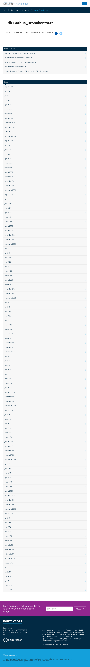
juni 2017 (7, 572)
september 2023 (10, 244)
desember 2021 (9, 338)
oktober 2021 (9, 347)
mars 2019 (8, 482)
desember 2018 (9, 495)
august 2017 (8, 563)
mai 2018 (7, 527)
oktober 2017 (9, 554)
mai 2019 (7, 473)
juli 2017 (7, 567)
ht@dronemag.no (9, 630)
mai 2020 (7, 424)
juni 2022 (7, 311)
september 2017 (10, 558)
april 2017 (7, 581)
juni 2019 (7, 468)
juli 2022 (7, 307)
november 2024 (9, 181)
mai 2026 (7, 100)
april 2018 (7, 531)
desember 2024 (9, 177)
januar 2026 (8, 118)
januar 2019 (8, 491)
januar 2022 (8, 334)
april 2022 (7, 320)
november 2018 (9, 500)
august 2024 (8, 195)
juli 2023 (7, 253)
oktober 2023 (9, 239)
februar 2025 (8, 168)
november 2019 (9, 451)
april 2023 (7, 266)
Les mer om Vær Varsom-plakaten (54, 645)
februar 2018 (8, 540)
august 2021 (8, 356)
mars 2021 (8, 379)
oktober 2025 (9, 132)
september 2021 (10, 352)
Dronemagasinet (11, 655)
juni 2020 (7, 419)
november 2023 (9, 235)
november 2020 (9, 397)
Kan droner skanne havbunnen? (18, 10)
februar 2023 (8, 275)
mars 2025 (8, 163)
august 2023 (8, 248)
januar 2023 (8, 280)
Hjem (4, 10)
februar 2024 (8, 221)
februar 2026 (8, 114)
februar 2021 (8, 383)
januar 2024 (8, 226)
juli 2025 (7, 145)
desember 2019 (9, 446)
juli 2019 (7, 464)
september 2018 (10, 509)
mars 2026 (8, 109)
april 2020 (7, 428)
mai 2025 (7, 154)
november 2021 (9, 343)
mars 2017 (8, 585)
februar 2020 (8, 437)
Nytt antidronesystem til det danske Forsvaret (20, 53)
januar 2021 (8, 388)
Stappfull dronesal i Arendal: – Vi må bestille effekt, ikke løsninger (26, 71)
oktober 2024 (9, 186)
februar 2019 (8, 486)
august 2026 (8, 87)
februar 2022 (8, 329)
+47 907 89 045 (21, 630)
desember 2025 (9, 123)
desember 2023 (9, 230)
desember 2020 (9, 392)
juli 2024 (7, 199)
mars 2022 (8, 325)
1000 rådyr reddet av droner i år (15, 67)
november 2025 (9, 127)
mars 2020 (8, 433)
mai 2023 (7, 262)
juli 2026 (7, 91)
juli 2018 (7, 518)
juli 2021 (7, 361)
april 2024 (7, 212)
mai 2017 (7, 576)
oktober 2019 (9, 455)
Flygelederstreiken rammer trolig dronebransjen (20, 62)
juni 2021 (7, 365)
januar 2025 (8, 172)
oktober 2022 (9, 293)
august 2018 (8, 513)
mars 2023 (8, 271)
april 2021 (7, 374)
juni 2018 (7, 522)
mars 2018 (8, 536)
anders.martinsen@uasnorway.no (54, 641)
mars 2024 (8, 217)
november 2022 (9, 289)
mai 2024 (7, 208)
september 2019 (10, 460)
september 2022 (10, 298)
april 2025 (7, 159)
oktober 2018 (9, 504)
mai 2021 (7, 370)
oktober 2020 (9, 401)
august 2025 (8, 141)
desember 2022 (9, 284)
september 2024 (10, 190)
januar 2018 (8, 545)
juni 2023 (7, 257)
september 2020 (10, 406)
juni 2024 (7, 204)
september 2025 (10, 136)
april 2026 (7, 105)
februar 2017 (8, 590)
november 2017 (9, 549)
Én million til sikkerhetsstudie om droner (18, 58)
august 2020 (8, 410)
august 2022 (8, 302)
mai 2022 (7, 316)
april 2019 (7, 477)
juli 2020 (7, 415)
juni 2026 (7, 96)
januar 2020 (8, 442)
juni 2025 (7, 150)
